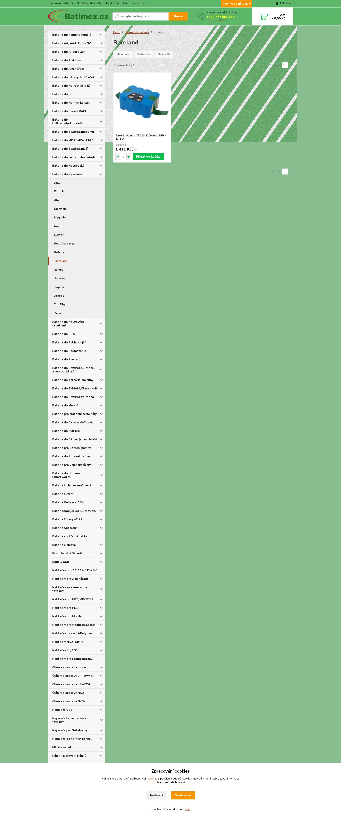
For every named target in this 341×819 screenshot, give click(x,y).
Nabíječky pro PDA (65, 608)
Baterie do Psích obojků (69, 342)
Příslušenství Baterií (67, 553)
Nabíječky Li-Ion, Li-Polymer (72, 633)
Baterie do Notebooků (68, 166)
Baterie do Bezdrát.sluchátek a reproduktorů (73, 369)
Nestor (59, 235)
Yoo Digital (61, 304)
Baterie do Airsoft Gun (68, 52)
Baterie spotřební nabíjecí (71, 536)
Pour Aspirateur (65, 243)
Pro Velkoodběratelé (89, 3)
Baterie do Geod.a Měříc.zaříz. (74, 422)
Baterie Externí (63, 494)
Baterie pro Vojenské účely (71, 465)
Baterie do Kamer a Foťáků (71, 35)
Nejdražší (164, 54)
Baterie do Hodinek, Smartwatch (66, 475)
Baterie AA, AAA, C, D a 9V (71, 43)
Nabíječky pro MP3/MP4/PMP (72, 599)
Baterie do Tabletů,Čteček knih (75, 388)
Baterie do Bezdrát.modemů (73, 132)
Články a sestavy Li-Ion (69, 667)
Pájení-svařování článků (69, 756)
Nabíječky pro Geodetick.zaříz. (74, 625)
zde (187, 809)
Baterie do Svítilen (66, 431)
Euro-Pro (60, 191)
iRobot (59, 200)
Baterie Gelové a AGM (68, 502)
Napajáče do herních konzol (72, 739)
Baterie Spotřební (65, 528)
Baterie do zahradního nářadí (73, 157)
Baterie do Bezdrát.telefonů (73, 397)
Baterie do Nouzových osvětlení (68, 323)
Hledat (178, 16)
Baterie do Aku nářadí (68, 69)
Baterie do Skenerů (66, 359)
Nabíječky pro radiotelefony (72, 659)
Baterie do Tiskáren (66, 60)
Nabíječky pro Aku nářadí (70, 579)
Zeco (57, 313)
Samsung (60, 278)
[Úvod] (78, 16)
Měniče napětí (62, 747)
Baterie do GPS (63, 94)
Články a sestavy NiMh (68, 701)
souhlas (152, 778)
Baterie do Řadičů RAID (69, 111)
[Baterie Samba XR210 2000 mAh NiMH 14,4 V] (142, 103)
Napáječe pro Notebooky (70, 730)
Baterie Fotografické (67, 519)
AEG (57, 183)
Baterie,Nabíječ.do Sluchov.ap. (74, 511)
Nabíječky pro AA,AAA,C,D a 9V (74, 570)
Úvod (116, 32)
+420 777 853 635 (221, 17)
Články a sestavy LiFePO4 (71, 684)
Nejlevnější (144, 54)
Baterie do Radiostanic (69, 351)
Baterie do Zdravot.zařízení (72, 456)
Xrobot (59, 296)
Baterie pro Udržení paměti (72, 448)
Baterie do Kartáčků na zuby (72, 380)
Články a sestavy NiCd (68, 693)
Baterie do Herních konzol (71, 103)
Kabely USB (60, 562)
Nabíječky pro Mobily (67, 616)
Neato (58, 226)
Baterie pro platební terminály (74, 414)
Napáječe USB (62, 710)
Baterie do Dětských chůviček (73, 77)
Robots (59, 252)
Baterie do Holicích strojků (71, 86)
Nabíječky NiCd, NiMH (67, 642)
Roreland (61, 261)
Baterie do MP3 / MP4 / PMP (72, 140)
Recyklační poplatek (117, 3)
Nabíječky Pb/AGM (65, 650)
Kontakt (137, 3)
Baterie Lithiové (64, 545)
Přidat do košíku (148, 156)
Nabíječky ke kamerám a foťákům (69, 589)
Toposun (60, 287)
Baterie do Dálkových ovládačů (74, 439)
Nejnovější (123, 54)
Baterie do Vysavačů (67, 174)
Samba (58, 270)
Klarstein (60, 209)
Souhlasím (183, 795)
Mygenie (60, 217)
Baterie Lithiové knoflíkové (71, 485)
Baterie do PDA (63, 334)
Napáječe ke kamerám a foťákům (69, 720)
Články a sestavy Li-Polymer (73, 676)
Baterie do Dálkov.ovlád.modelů (67, 121)
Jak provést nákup (60, 3)
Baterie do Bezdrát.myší (70, 149)
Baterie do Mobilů (65, 405)
